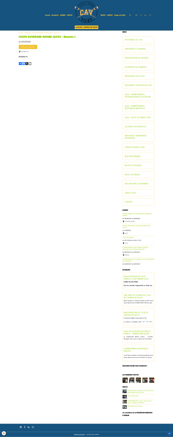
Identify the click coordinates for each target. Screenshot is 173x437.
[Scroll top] (169, 433)
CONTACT (110, 15)
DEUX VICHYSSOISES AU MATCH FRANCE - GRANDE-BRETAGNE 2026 (137, 332)
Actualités (55, 15)
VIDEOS (103, 15)
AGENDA (63, 15)
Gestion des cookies (93, 434)
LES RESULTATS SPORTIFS (135, 126)
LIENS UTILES (130, 193)
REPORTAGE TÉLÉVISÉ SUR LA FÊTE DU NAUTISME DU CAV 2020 (140, 391)
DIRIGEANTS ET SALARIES (135, 49)
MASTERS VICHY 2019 (135, 406)
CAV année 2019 (133, 396)
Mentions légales (79, 434)
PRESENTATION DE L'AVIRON (136, 58)
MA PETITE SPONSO (133, 165)
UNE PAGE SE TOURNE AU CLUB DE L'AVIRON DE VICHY (137, 296)
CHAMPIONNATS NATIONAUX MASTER (136, 349)
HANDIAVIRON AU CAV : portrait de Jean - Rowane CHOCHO (139, 402)
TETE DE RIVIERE (128, 237)
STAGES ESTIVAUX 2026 (135, 147)
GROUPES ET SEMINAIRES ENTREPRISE (135, 136)
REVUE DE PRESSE (132, 174)
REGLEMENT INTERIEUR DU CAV (138, 85)
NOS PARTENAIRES (132, 156)
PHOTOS (69, 15)
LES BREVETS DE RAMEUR (135, 67)
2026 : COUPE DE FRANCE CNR (138, 117)
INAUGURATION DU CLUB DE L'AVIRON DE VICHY (136, 313)
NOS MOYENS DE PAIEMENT (136, 183)
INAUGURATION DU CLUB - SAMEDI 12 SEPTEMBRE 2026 (136, 277)
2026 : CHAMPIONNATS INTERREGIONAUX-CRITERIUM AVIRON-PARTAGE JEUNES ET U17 (137, 95)
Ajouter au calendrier (29, 47)
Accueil (47, 15)
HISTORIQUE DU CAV (133, 39)
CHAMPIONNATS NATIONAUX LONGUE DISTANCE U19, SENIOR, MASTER (135, 248)
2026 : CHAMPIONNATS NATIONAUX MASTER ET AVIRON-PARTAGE (135, 107)
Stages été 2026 (119, 15)
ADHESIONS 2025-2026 (135, 76)
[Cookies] (4, 433)
